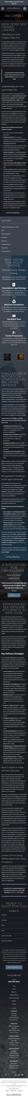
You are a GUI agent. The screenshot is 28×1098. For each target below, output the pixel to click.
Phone (3, 925)
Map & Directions (14, 1020)
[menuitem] (14, 227)
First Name (4, 914)
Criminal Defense (14, 995)
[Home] (13, 8)
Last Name (4, 920)
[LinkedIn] (12, 1074)
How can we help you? (6, 940)
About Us (14, 992)
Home (14, 989)
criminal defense (5, 50)
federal (8, 791)
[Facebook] (6, 1074)
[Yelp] (15, 1074)
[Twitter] (9, 1074)
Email (2, 930)
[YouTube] (22, 1074)
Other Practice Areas (14, 998)
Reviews (14, 1001)
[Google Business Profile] (19, 1074)
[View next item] (20, 366)
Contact (14, 1004)
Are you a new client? (6, 935)
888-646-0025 (14, 981)
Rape (4, 133)
